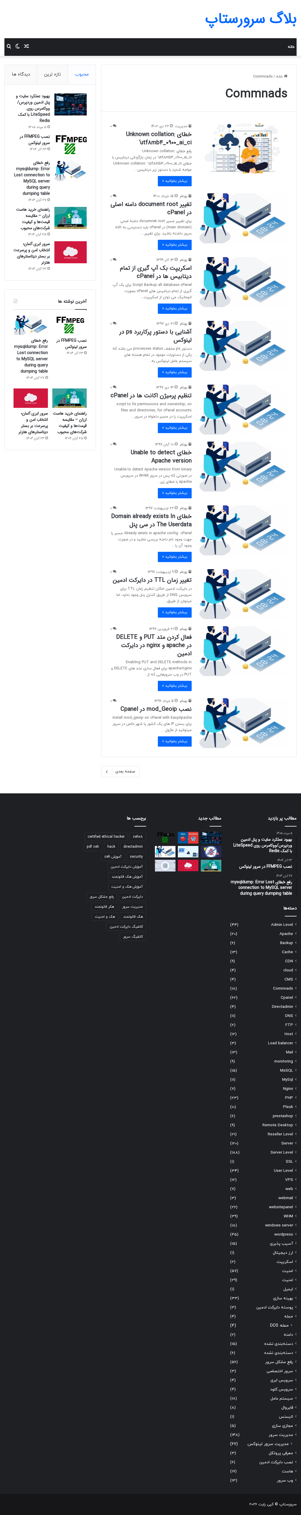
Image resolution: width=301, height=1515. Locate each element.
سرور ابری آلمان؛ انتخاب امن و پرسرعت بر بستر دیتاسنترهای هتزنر (32, 253)
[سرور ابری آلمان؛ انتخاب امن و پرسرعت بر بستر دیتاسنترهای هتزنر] (70, 252)
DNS (289, 1016)
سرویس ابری (281, 1380)
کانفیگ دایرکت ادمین (126, 926)
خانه (291, 47)
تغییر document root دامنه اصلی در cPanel (151, 208)
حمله (288, 1316)
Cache (287, 952)
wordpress (283, 1234)
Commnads (283, 988)
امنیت (287, 1271)
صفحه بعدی (125, 771)
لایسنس (286, 1417)
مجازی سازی (282, 1426)
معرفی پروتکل (281, 1453)
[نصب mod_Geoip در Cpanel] (243, 723)
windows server (279, 1225)
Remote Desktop (277, 1125)
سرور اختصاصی (280, 1371)
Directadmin (282, 1007)
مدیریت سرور (281, 1435)
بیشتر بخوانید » (174, 181)
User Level (283, 1171)
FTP (289, 1025)
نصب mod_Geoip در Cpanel (156, 709)
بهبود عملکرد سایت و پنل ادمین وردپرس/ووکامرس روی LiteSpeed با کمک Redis (33, 108)
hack (111, 846)
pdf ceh (93, 846)
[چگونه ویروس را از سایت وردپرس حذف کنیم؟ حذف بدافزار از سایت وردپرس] (211, 851)
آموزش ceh (113, 856)
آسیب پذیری (281, 1243)
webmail (285, 1198)
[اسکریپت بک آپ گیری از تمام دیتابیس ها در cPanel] (243, 282)
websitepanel (281, 1207)
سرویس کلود (281, 1389)
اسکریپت (285, 1262)
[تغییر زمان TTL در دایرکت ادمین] (243, 594)
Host (289, 1034)
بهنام (183, 196)
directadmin (133, 846)
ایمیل (288, 1289)
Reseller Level (280, 1134)
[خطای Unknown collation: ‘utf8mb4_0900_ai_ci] (243, 148)
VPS (289, 1180)
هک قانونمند (133, 916)
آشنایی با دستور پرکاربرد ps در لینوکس (155, 336)
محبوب (82, 74)
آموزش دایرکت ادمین (127, 866)
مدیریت (181, 126)
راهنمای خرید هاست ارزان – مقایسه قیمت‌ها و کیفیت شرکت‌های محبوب (33, 218)
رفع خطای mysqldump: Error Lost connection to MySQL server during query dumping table (32, 178)
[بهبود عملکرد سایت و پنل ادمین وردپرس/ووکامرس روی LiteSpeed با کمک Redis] (70, 104)
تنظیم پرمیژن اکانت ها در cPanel (151, 395)
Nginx (288, 1089)
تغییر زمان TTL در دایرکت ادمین (152, 580)
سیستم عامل (281, 1398)
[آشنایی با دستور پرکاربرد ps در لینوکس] (243, 346)
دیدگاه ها (21, 74)
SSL (289, 1161)
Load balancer (280, 1043)
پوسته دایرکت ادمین (274, 1307)
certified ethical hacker (106, 836)
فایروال (287, 1407)
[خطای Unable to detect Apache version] (243, 467)
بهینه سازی (283, 1298)
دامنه (288, 1335)
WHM (288, 1216)
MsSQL (286, 1070)
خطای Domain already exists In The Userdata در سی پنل (151, 520)
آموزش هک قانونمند (127, 876)
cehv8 (138, 836)
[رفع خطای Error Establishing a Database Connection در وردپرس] (188, 851)
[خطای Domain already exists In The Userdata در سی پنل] (243, 530)
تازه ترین (52, 74)
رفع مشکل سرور (279, 1362)
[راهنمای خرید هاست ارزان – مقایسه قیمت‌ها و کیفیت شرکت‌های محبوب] (70, 218)
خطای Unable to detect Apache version (161, 456)
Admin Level (282, 925)
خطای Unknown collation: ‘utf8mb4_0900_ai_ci (159, 138)
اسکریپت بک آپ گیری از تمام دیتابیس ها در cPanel (156, 272)
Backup (286, 943)
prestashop (283, 1116)
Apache (286, 934)
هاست (287, 1471)
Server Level (281, 1152)
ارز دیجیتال (283, 1253)
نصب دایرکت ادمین (276, 1462)
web (289, 1189)
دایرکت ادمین (132, 896)
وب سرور (285, 1480)
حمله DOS (279, 1326)
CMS (289, 979)
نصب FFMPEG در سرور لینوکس (35, 139)
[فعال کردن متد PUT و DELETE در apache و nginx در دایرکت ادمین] (243, 651)
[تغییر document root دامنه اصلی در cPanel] (243, 218)
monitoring (283, 1061)
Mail (289, 1052)
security (136, 856)
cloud (288, 970)
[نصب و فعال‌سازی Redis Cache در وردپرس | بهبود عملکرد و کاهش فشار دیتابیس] (188, 837)
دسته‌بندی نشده (278, 1344)
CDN (289, 961)
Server (287, 1143)
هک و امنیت (105, 916)
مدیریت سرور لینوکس (268, 1444)
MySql (287, 1079)
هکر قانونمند (104, 906)
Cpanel (287, 997)
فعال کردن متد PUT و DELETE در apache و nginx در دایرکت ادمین (154, 645)
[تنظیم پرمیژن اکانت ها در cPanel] (243, 410)
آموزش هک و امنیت (127, 886)
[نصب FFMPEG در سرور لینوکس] (70, 145)
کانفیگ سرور (133, 936)
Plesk (288, 1107)
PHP (289, 1098)
